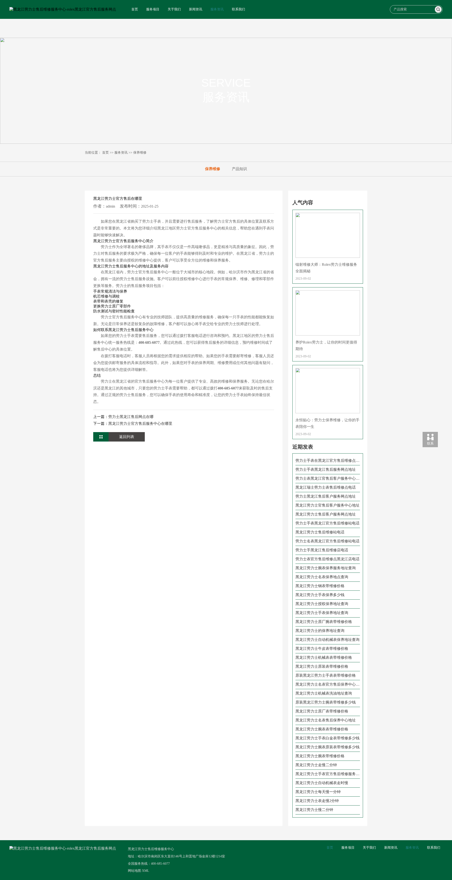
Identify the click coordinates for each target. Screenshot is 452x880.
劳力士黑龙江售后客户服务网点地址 (325, 496)
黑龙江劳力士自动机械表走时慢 (321, 783)
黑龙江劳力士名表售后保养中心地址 (325, 720)
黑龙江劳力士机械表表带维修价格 (323, 657)
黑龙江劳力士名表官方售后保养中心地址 (327, 684)
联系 (430, 443)
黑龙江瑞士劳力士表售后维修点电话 (325, 487)
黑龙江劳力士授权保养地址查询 (321, 604)
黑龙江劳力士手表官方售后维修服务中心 (327, 774)
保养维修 (139, 152)
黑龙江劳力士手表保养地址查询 (321, 613)
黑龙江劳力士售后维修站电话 (319, 532)
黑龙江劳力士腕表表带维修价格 (321, 729)
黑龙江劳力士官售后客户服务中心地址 (327, 505)
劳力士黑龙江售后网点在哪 (130, 417)
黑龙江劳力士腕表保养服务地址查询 (325, 568)
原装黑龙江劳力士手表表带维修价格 (325, 675)
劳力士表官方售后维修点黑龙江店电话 (327, 559)
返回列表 (126, 437)
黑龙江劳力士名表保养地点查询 (321, 577)
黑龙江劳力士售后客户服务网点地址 (325, 514)
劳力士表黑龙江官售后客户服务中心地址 (327, 478)
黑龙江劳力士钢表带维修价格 (319, 586)
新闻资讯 (195, 9)
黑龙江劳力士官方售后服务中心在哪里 (140, 424)
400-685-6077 (160, 863)
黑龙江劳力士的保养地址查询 (319, 631)
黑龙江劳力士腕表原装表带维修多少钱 (327, 747)
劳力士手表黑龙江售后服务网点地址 (325, 469)
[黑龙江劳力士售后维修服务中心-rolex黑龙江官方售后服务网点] (62, 9)
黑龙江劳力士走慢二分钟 (316, 765)
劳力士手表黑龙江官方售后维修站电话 (327, 523)
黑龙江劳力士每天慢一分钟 (318, 792)
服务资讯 (217, 9)
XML (145, 870)
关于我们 (174, 9)
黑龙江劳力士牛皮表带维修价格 (321, 649)
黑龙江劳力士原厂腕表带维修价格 (323, 622)
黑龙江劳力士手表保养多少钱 (319, 595)
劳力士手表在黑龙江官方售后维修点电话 (327, 460)
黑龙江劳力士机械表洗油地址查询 (323, 693)
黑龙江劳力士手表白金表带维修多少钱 (327, 738)
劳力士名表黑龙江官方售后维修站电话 (327, 541)
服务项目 (152, 9)
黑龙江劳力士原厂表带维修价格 (321, 711)
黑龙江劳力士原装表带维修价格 (321, 666)
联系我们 (238, 9)
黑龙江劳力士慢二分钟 (314, 810)
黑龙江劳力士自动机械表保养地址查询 (327, 640)
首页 (134, 9)
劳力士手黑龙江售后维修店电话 (321, 550)
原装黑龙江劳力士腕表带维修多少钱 (325, 702)
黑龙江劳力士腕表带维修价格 (319, 756)
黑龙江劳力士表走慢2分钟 (317, 801)
